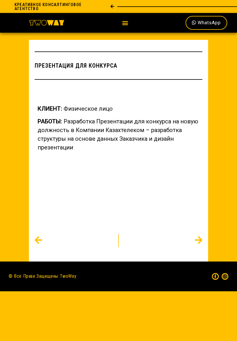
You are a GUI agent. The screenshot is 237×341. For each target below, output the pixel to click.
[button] (125, 23)
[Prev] (76, 240)
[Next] (160, 240)
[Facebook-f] (215, 276)
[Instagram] (225, 276)
